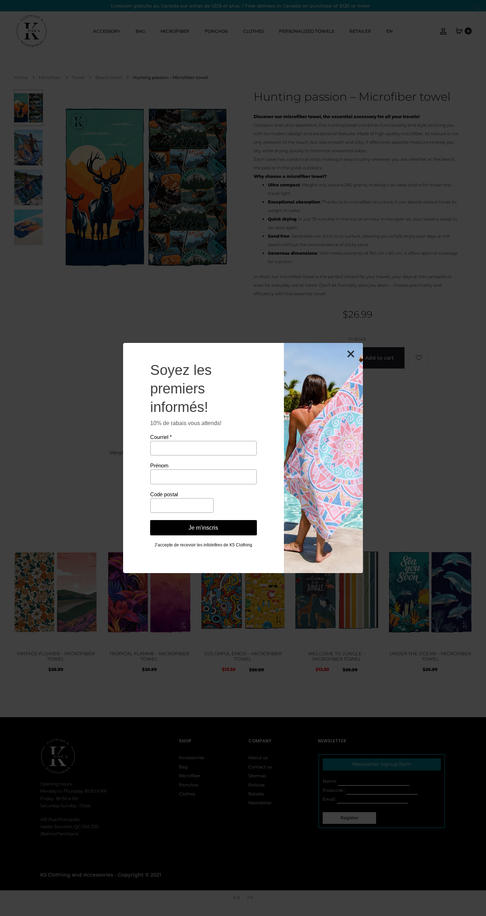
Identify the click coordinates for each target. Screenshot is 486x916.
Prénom (159, 465)
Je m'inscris (203, 528)
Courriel (161, 437)
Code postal (164, 494)
